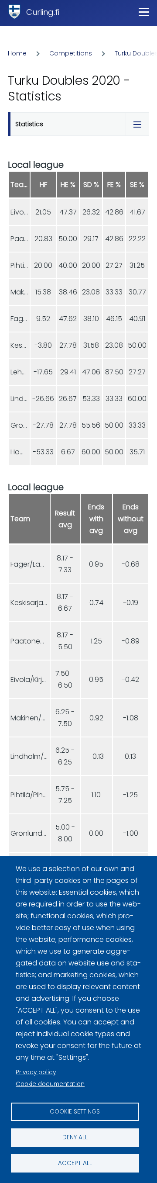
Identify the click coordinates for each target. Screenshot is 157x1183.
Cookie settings (75, 1111)
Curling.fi (42, 12)
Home (17, 53)
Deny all (75, 1137)
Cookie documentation (50, 1084)
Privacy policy (36, 1072)
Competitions (70, 53)
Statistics (29, 124)
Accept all (75, 1163)
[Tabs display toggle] (137, 124)
